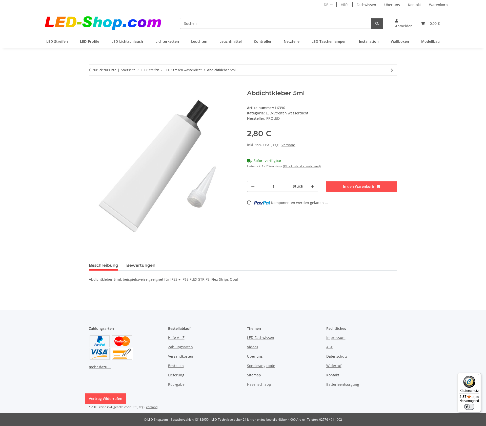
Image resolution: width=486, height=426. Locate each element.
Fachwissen (366, 4)
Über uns (392, 4)
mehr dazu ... (100, 366)
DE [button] (326, 4)
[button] (404, 23)
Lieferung (176, 375)
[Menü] (478, 376)
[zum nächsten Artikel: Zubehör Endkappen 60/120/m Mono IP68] (392, 70)
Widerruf (333, 365)
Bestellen (176, 365)
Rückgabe (176, 384)
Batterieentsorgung (342, 384)
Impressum (336, 337)
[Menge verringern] (252, 186)
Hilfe (345, 4)
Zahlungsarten (180, 346)
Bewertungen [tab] (140, 265)
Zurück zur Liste (104, 70)
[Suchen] (377, 23)
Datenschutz (337, 356)
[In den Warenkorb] (93, 87)
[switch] (469, 407)
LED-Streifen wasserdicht (287, 113)
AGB (329, 346)
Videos (252, 346)
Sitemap (254, 375)
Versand (288, 145)
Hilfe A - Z (176, 337)
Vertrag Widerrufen (105, 398)
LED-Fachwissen (260, 337)
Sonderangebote (261, 365)
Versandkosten (180, 356)
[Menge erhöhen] (312, 186)
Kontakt (414, 4)
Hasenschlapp (259, 384)
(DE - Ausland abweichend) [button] (302, 166)
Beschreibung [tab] (103, 265)
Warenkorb (438, 4)
